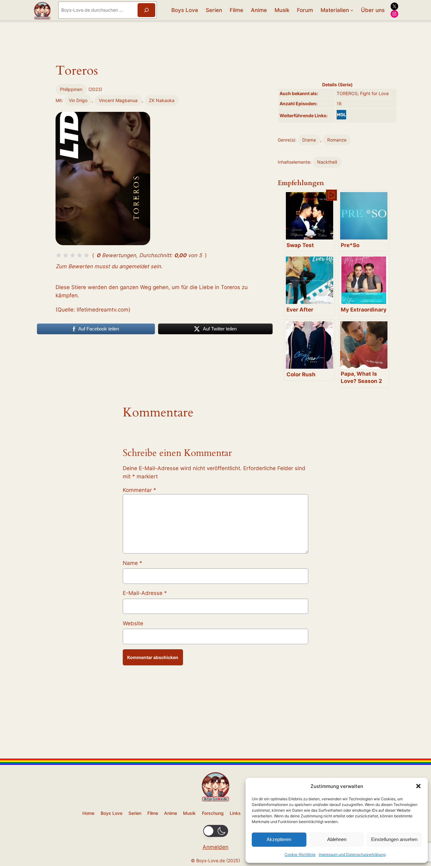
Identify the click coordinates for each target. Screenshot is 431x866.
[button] (418, 786)
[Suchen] (146, 10)
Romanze (336, 139)
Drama (309, 139)
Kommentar (139, 490)
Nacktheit (327, 162)
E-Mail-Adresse (145, 593)
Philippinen (71, 89)
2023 (95, 89)
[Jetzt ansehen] (331, 195)
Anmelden (215, 847)
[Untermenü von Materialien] (351, 10)
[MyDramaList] (341, 114)
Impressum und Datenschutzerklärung (352, 854)
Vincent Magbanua (118, 100)
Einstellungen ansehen (394, 839)
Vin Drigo (78, 100)
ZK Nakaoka (161, 100)
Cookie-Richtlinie (300, 854)
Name (132, 563)
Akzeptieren (279, 839)
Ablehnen (336, 839)
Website (133, 623)
